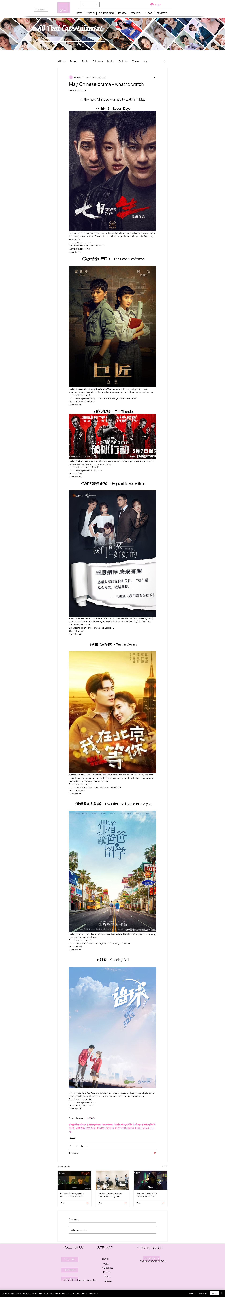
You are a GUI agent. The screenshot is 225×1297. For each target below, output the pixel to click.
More (145, 61)
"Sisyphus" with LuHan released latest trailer (146, 1195)
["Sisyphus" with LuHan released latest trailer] (150, 1180)
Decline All (203, 1293)
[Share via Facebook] (70, 1146)
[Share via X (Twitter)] (76, 1146)
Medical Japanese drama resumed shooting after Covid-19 (110, 1195)
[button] (164, 61)
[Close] (222, 1293)
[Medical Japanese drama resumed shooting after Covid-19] (112, 1180)
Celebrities (98, 61)
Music (85, 61)
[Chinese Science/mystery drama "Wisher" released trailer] (74, 1180)
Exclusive (123, 61)
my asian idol (17, 4)
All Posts (61, 61)
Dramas (74, 61)
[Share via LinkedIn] (82, 1146)
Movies (110, 61)
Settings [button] (192, 1293)
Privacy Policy (93, 1293)
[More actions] (154, 77)
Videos (135, 61)
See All (165, 1166)
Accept (214, 1293)
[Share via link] (87, 1146)
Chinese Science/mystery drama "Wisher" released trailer (72, 1195)
